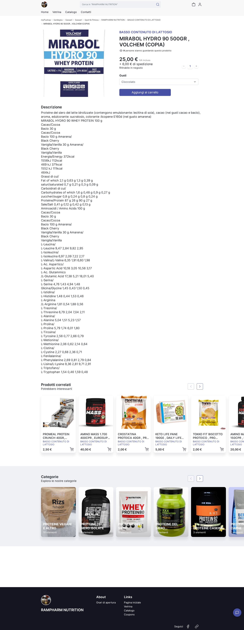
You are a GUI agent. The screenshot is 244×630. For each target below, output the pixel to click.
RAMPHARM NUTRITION (113, 20)
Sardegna (58, 20)
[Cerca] (158, 4)
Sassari (68, 20)
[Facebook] (188, 628)
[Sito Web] (196, 628)
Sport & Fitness (92, 20)
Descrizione (51, 107)
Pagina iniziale (132, 602)
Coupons (129, 614)
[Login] (200, 4)
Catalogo (71, 12)
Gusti (122, 75)
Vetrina (128, 606)
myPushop (46, 20)
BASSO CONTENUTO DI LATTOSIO (144, 20)
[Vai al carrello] (193, 4)
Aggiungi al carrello (145, 92)
